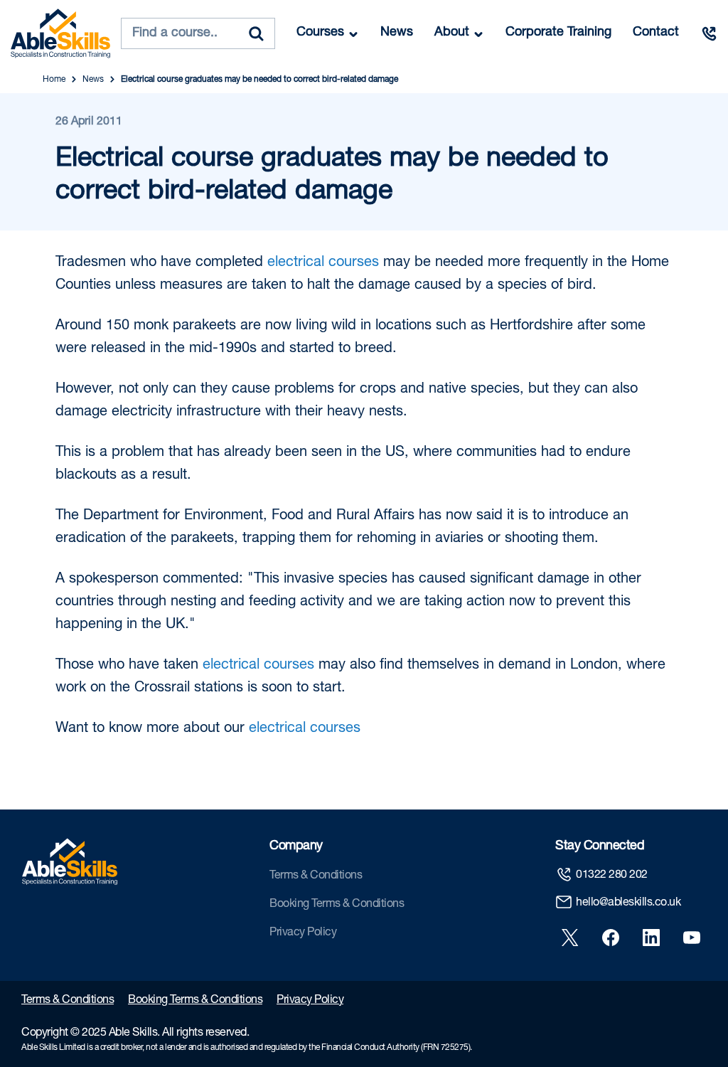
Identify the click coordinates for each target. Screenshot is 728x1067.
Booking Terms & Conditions (336, 905)
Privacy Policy (302, 933)
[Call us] (708, 33)
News (396, 32)
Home (54, 79)
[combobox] (198, 33)
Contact (656, 32)
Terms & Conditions (315, 876)
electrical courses (323, 263)
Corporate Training (558, 32)
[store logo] (60, 33)
